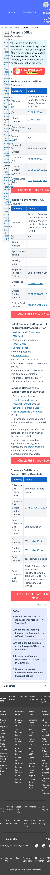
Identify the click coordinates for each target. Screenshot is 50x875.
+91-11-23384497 (34, 549)
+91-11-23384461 (34, 540)
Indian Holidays (42, 822)
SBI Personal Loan (19, 732)
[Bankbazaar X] (37, 845)
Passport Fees (8, 63)
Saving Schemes (34, 698)
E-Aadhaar (34, 332)
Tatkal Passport (20, 400)
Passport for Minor (8, 129)
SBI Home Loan (31, 732)
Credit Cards (12, 698)
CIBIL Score (2, 731)
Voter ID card (19, 343)
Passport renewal (21, 403)
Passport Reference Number (8, 187)
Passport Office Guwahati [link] (28, 28)
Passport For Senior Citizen (8, 151)
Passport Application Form (9, 107)
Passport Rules (8, 114)
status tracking (36, 446)
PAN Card (17, 336)
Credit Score (3, 721)
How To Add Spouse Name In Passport (8, 199)
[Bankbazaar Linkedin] (44, 845)
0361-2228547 (36, 119)
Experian (4, 726)
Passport (12, 28)
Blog (18, 858)
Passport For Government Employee (9, 139)
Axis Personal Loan (19, 751)
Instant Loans (18, 780)
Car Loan (8, 822)
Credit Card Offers (19, 809)
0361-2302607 (35, 169)
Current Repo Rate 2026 (32, 783)
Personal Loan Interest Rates (19, 771)
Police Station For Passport (8, 222)
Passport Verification (9, 98)
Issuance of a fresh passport (27, 407)
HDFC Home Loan (31, 742)
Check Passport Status (8, 72)
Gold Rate (33, 822)
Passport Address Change (8, 81)
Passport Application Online (9, 91)
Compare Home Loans (33, 723)
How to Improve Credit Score (4, 757)
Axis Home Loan (31, 751)
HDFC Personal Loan (19, 742)
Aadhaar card (19, 332)
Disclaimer (42, 605)
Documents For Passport (9, 49)
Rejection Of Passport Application (9, 234)
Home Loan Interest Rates (32, 761)
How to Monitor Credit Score (3, 769)
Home (4, 28)
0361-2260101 (35, 112)
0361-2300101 (35, 159)
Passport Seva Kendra (8, 211)
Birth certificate (20, 355)
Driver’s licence (20, 347)
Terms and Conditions (27, 859)
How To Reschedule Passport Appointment (9, 176)
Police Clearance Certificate (27, 411)
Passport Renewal (8, 57)
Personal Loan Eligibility (19, 760)
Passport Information (9, 40)
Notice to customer (39, 859)
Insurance (22, 696)
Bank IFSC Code (25, 823)
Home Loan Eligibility (33, 773)
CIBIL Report (3, 738)
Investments (30, 807)
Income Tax (17, 822)
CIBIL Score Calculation (5, 747)
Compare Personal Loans (19, 723)
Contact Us (8, 859)
